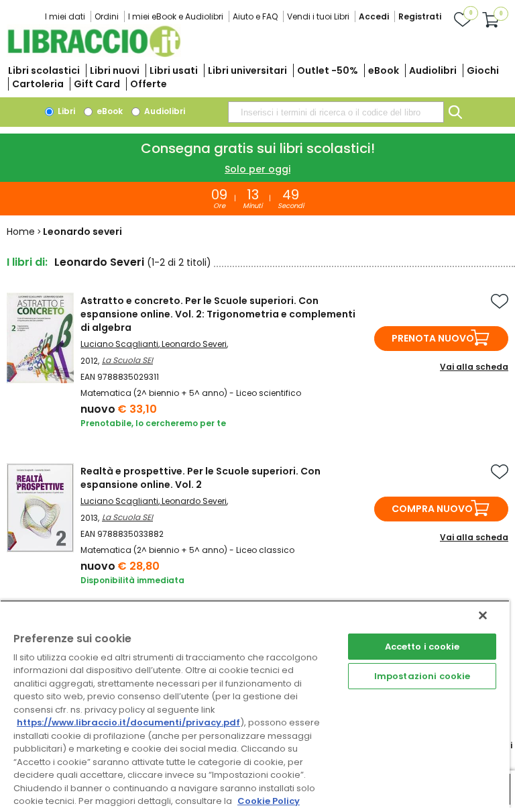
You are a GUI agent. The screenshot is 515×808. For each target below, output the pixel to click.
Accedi (374, 16)
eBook (383, 70)
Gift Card (97, 84)
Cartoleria (38, 84)
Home (21, 231)
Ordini (107, 16)
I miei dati (65, 16)
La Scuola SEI (127, 360)
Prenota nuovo (433, 338)
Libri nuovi (114, 70)
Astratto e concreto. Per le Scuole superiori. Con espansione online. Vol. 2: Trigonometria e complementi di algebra (217, 314)
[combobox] (336, 112)
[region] (255, 704)
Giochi (483, 70)
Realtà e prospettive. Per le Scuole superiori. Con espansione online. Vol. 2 (200, 477)
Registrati (419, 16)
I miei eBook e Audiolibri (175, 16)
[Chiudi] (483, 615)
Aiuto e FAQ (255, 16)
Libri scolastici (44, 70)
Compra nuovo (432, 508)
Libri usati (174, 70)
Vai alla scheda (474, 366)
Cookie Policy (268, 801)
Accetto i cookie (422, 646)
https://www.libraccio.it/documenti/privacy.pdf (128, 722)
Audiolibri (433, 70)
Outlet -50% (327, 70)
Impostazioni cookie (422, 676)
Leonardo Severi (194, 344)
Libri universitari (247, 70)
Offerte (148, 84)
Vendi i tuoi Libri (318, 16)
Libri (65, 111)
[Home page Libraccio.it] (94, 54)
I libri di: (27, 262)
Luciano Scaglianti (119, 344)
